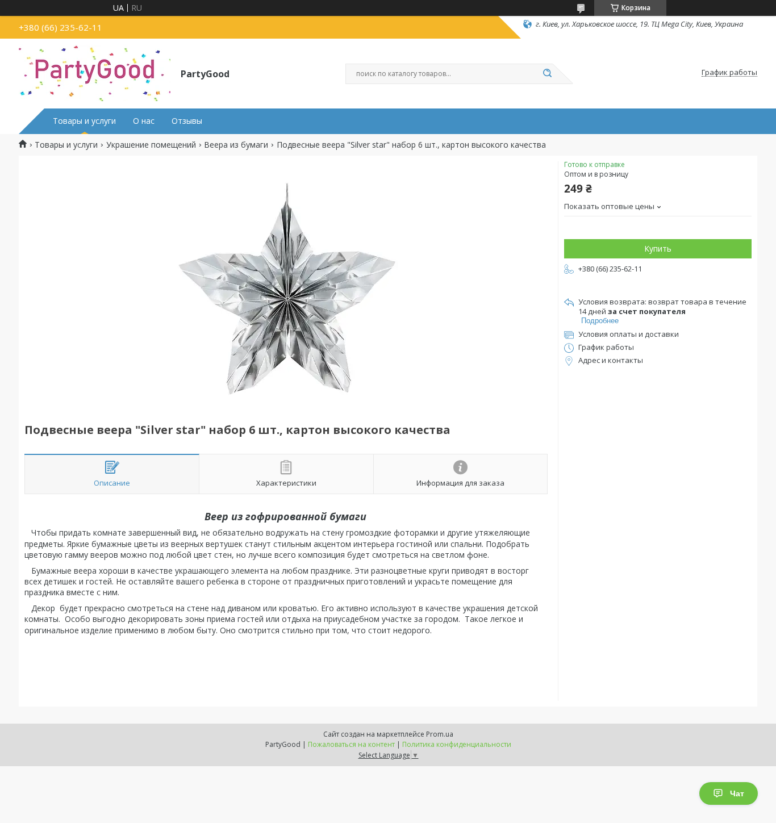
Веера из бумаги (236, 145)
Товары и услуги (84, 121)
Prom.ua (439, 734)
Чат (737, 793)
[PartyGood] (94, 72)
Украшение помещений (151, 145)
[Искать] (547, 74)
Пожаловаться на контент (351, 744)
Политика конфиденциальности (456, 744)
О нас (144, 121)
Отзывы (187, 121)
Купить (657, 248)
